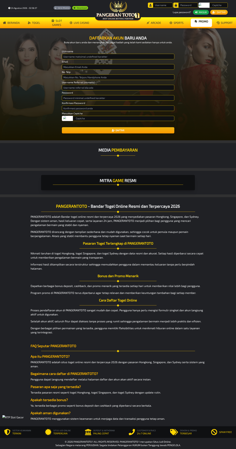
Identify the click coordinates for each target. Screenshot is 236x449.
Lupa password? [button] (182, 12)
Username (67, 51)
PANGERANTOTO (41, 216)
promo (203, 21)
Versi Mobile (63, 8)
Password (67, 92)
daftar (104, 379)
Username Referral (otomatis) (78, 82)
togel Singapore (86, 253)
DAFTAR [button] (221, 12)
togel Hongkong (64, 253)
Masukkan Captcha (72, 113)
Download (82, 8)
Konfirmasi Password (73, 103)
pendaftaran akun (51, 310)
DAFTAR (120, 130)
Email (65, 61)
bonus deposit (64, 285)
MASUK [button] (203, 12)
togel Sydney (110, 253)
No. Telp (66, 71)
